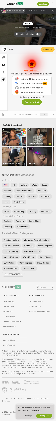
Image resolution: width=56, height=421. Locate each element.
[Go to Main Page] (17, 4)
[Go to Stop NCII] (18, 390)
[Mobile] (14, 185)
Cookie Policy (34, 410)
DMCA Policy (8, 311)
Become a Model (36, 301)
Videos (33, 10)
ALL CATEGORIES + (13, 274)
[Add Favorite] (4, 49)
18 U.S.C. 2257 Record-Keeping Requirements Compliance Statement (26, 400)
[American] (5, 185)
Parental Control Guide (12, 321)
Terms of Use (8, 306)
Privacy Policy (8, 301)
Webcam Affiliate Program (39, 311)
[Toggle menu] (3, 4)
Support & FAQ (9, 340)
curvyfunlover (10, 174)
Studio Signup (35, 306)
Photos (45, 10)
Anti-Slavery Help (10, 326)
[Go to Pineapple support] (5, 390)
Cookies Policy (9, 316)
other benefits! (37, 97)
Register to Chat (32, 102)
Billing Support (9, 345)
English (43, 287)
